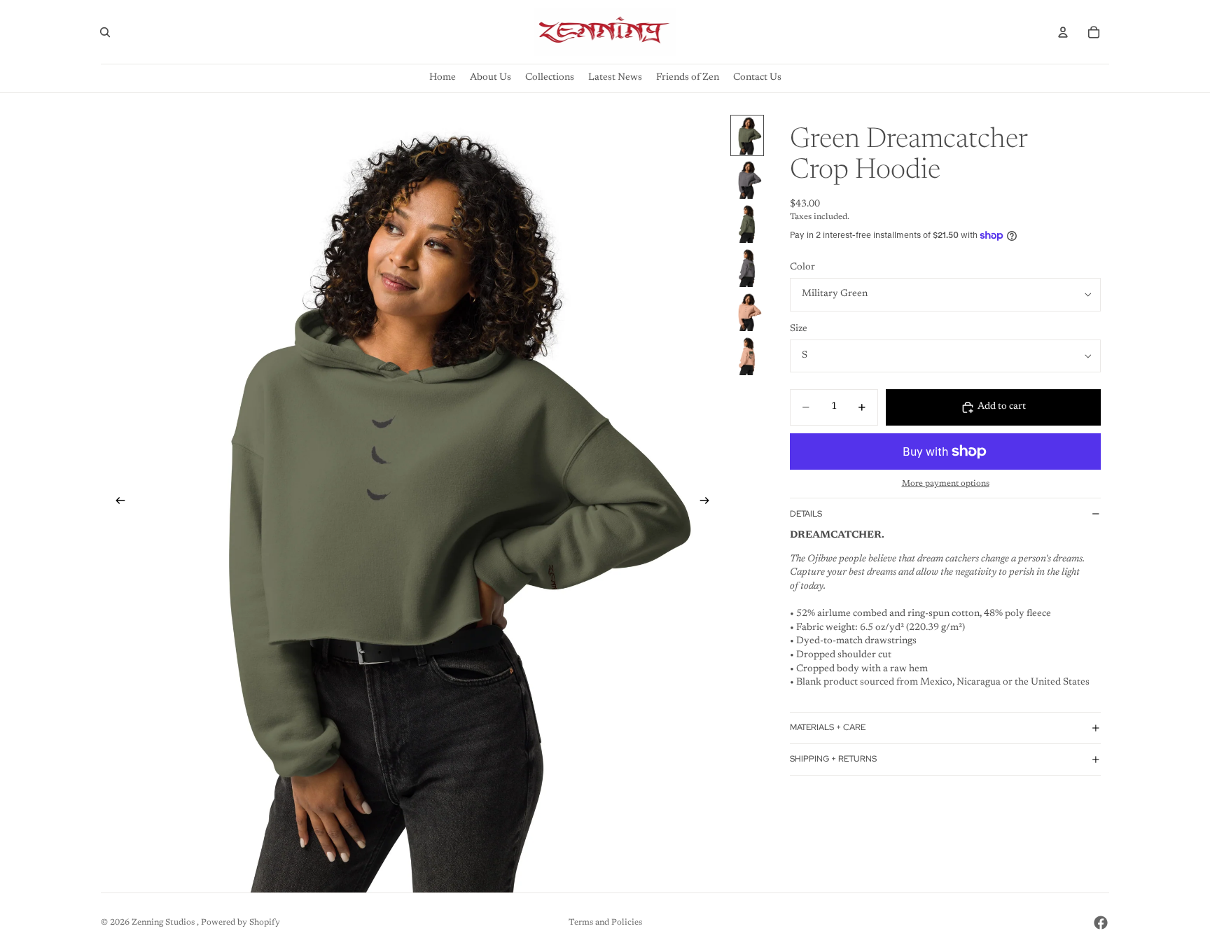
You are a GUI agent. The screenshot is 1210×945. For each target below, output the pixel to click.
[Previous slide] (116, 503)
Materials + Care (827, 727)
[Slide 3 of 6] (747, 223)
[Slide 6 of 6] (747, 356)
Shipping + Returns (833, 758)
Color (802, 267)
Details (806, 513)
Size (798, 329)
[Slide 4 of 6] (747, 267)
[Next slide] (708, 503)
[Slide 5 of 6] (747, 312)
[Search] (105, 32)
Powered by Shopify (240, 922)
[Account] (1063, 32)
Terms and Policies (605, 922)
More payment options (945, 483)
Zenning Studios (164, 922)
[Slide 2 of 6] (747, 179)
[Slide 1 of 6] (747, 135)
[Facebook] (1100, 922)
